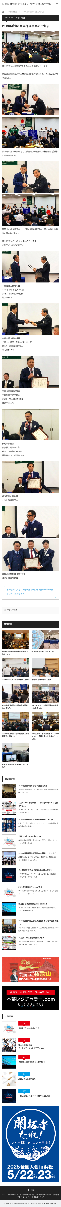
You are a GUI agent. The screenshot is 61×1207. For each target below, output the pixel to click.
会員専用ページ (39, 1197)
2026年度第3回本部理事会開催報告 (32, 786)
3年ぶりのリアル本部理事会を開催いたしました (45, 706)
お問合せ (56, 1194)
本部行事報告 (20, 18)
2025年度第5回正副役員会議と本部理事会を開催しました (15, 735)
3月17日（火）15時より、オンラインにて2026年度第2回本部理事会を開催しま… (38, 824)
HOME (4, 1194)
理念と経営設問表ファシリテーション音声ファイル (31, 1046)
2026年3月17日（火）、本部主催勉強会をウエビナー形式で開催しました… (38, 811)
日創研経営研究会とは (27, 1194)
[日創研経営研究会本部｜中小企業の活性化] (26, 4)
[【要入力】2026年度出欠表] (9, 1028)
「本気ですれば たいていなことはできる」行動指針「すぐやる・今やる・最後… (37, 875)
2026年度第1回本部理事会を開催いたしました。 (38, 853)
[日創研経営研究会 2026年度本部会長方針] (9, 1096)
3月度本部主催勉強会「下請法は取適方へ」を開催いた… (38, 804)
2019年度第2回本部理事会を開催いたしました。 (15, 706)
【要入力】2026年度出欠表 (29, 836)
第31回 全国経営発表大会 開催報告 (32, 904)
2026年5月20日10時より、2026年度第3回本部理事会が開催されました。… (38, 791)
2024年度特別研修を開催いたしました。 (15, 765)
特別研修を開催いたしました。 (43, 651)
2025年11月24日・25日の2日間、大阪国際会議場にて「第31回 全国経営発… (37, 909)
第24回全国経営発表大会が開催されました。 (15, 652)
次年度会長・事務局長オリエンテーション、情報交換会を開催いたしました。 (45, 736)
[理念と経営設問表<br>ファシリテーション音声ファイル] (9, 1045)
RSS (32, 1189)
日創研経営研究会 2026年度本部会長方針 (35, 870)
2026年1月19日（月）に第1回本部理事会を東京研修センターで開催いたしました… (38, 858)
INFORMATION (13, 1194)
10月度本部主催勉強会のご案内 (31, 938)
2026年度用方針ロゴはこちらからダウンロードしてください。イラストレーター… (38, 892)
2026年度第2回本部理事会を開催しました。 (36, 819)
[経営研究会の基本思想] (9, 1079)
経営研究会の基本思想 (26, 1079)
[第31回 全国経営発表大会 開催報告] (9, 1062)
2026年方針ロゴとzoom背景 (30, 887)
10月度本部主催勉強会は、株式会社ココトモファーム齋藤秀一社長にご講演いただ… (38, 943)
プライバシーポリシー (24, 1197)
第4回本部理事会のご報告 (41, 680)
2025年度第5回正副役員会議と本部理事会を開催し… (38, 922)
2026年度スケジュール (43, 1194)
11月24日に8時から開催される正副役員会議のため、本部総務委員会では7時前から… (38, 929)
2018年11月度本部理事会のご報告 (15, 680)
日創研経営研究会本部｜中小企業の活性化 (28, 1203)
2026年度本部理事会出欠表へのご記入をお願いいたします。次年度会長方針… (38, 841)
